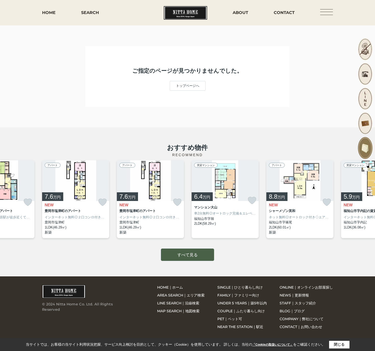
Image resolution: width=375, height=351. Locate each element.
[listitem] (75, 199)
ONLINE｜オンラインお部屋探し (306, 287)
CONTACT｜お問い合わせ (301, 327)
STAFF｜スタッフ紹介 (298, 303)
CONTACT (284, 12)
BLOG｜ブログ (292, 311)
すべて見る (187, 255)
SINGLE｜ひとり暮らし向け (240, 287)
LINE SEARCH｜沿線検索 (178, 303)
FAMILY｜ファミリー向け (238, 295)
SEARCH (90, 12)
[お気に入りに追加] (28, 202)
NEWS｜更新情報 (294, 295)
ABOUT (240, 12)
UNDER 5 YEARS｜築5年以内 (242, 303)
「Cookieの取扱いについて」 (272, 344)
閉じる (339, 344)
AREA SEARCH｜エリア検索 (181, 295)
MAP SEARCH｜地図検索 (178, 311)
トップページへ (187, 86)
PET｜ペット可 (229, 319)
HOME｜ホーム (170, 287)
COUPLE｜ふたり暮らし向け (241, 311)
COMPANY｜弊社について (301, 319)
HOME (49, 12)
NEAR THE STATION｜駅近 (240, 327)
